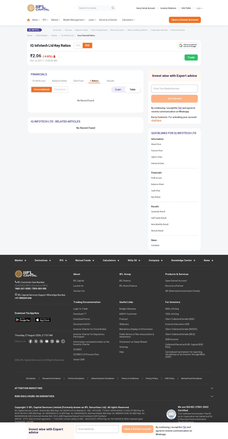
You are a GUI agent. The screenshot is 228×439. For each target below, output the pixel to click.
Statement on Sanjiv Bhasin (133, 342)
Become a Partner (108, 20)
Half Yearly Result (158, 218)
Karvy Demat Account (145, 8)
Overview (57, 30)
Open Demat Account (176, 280)
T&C (180, 108)
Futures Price (157, 151)
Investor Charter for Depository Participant (88, 335)
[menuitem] (29, 20)
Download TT (80, 314)
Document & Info (81, 324)
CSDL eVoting (172, 314)
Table (132, 89)
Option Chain (156, 157)
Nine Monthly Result (159, 224)
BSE (87, 45)
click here (156, 120)
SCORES (77, 349)
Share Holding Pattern (137, 30)
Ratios (95, 81)
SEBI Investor (172, 339)
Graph (118, 89)
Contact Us (79, 291)
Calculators (127, 20)
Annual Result (157, 231)
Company (155, 245)
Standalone (60, 89)
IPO (44, 20)
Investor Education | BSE (177, 324)
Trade (191, 57)
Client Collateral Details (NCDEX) (181, 329)
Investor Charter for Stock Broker (89, 329)
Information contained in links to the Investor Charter (91, 343)
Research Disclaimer (51, 378)
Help (121, 352)
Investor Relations (168, 8)
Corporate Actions (159, 30)
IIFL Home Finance (128, 286)
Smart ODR (79, 359)
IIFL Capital (78, 280)
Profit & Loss (156, 178)
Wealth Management (73, 20)
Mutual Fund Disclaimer (191, 378)
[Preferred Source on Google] (188, 45)
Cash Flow (155, 191)
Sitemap (123, 347)
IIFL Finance (125, 280)
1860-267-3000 (22, 288)
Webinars (124, 324)
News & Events (117, 30)
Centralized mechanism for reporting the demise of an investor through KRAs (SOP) (185, 354)
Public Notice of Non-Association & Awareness (136, 335)
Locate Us (78, 286)
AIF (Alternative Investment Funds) (182, 291)
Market (54, 20)
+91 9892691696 (23, 298)
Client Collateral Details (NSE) (179, 319)
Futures (68, 30)
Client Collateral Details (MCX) (180, 334)
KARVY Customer (128, 314)
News (35, 20)
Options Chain (81, 30)
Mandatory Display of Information (136, 329)
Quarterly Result (158, 212)
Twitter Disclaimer (76, 378)
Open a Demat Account (184, 19)
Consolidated (41, 89)
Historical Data (178, 30)
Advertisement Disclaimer (102, 378)
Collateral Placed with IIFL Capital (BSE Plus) (184, 345)
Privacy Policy (152, 378)
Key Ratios (155, 197)
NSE (78, 45)
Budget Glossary (127, 309)
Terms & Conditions (130, 378)
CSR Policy (169, 378)
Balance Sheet (157, 184)
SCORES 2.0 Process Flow (86, 354)
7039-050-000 (39, 288)
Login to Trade (80, 309)
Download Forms (81, 319)
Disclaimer (31, 378)
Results (110, 81)
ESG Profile (186, 8)
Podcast (123, 319)
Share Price (156, 144)
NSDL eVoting (172, 309)
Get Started (174, 98)
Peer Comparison (99, 30)
